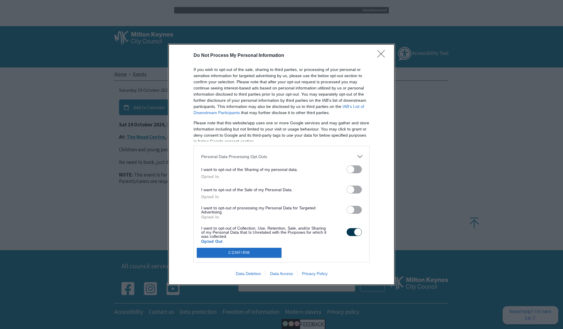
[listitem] (281, 156)
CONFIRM (239, 252)
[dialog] (281, 164)
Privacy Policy (315, 273)
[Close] (383, 55)
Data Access (281, 273)
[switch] (354, 169)
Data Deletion (248, 273)
